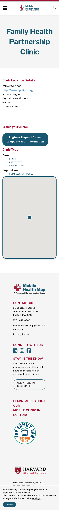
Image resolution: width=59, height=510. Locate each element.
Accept (9, 504)
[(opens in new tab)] (24, 432)
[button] (29, 217)
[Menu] (5, 8)
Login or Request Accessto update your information (25, 139)
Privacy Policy (21, 334)
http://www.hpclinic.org (17, 90)
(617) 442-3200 (21, 320)
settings (36, 498)
